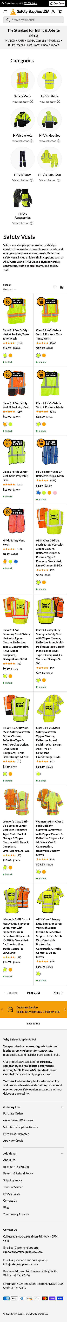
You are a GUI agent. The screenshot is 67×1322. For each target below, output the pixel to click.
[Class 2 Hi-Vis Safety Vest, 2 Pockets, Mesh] (50, 383)
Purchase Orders (13, 1113)
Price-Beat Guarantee (16, 1134)
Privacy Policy (11, 1194)
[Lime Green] (10, 424)
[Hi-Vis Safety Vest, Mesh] (17, 521)
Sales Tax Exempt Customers (20, 1127)
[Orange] (10, 355)
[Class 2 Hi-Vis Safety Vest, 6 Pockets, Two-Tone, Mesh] (17, 311)
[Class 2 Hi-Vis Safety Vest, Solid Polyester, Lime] (17, 452)
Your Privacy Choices (16, 1214)
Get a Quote (59, 3)
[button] (60, 11)
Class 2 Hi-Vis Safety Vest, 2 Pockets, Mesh (49, 405)
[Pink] (55, 493)
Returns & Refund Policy (18, 1173)
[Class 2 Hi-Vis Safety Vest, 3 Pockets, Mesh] (17, 383)
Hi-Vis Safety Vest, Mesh (14, 542)
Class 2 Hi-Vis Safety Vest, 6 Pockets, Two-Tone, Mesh (16, 334)
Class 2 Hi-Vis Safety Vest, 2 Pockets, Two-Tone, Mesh (49, 334)
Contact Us (10, 1200)
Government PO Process (18, 1120)
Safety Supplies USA (20, 1314)
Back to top (33, 1023)
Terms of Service (13, 1187)
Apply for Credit (13, 1140)
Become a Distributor (16, 1166)
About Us (9, 1160)
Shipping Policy (12, 1180)
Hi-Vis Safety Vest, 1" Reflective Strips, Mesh (50, 474)
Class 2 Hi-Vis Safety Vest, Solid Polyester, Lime (15, 476)
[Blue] (16, 562)
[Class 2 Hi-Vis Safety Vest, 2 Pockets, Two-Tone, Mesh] (50, 311)
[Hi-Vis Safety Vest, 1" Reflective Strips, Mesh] (50, 452)
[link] (13, 993)
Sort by (7, 284)
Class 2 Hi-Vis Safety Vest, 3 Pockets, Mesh (16, 405)
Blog (6, 1207)
